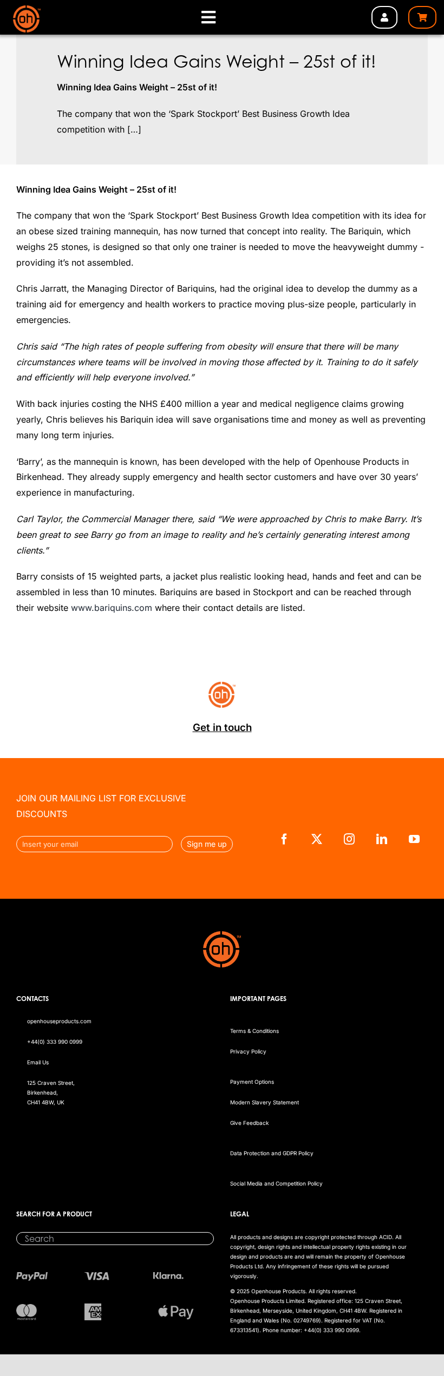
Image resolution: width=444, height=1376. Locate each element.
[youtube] (414, 839)
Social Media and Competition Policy (276, 1183)
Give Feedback (249, 1123)
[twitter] (316, 839)
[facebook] (284, 839)
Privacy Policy (248, 1051)
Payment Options (252, 1081)
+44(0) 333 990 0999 (54, 1041)
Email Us (38, 1062)
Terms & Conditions (254, 1031)
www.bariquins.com (111, 607)
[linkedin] (381, 839)
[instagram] (349, 839)
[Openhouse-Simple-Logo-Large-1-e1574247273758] (27, 9)
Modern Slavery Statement (264, 1102)
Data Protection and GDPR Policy (272, 1153)
